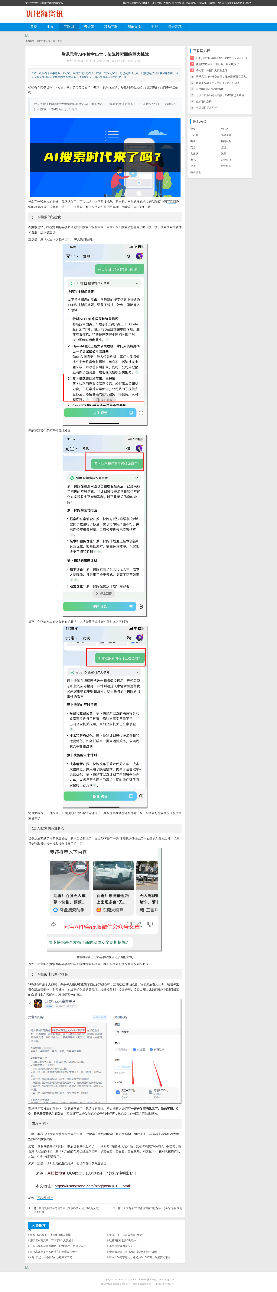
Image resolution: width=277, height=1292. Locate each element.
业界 (50, 27)
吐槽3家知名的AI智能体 (123, 1240)
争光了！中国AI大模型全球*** (126, 1234)
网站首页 (41, 41)
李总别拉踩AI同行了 (121, 1246)
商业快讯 (195, 172)
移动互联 (111, 27)
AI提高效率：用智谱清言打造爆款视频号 (53, 1251)
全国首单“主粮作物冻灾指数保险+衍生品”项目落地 (152, 1208)
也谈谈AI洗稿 (204, 101)
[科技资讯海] (44, 14)
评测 (193, 166)
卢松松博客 (56, 1173)
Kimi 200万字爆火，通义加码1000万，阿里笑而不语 (140, 1257)
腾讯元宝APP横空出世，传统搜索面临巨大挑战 (223, 76)
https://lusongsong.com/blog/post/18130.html (92, 1186)
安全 (193, 147)
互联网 (69, 27)
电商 (193, 141)
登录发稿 (175, 27)
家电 (193, 159)
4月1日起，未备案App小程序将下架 (51, 1257)
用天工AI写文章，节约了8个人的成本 (52, 1240)
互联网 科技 (45, 1197)
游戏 (223, 147)
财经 (154, 27)
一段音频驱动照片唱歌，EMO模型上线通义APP (58, 1246)
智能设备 (134, 27)
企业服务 (226, 166)
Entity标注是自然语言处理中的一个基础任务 (221, 57)
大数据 (194, 153)
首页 (33, 27)
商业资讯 (226, 159)
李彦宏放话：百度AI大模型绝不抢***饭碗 (133, 1251)
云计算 (89, 27)
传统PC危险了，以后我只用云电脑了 (51, 1234)
